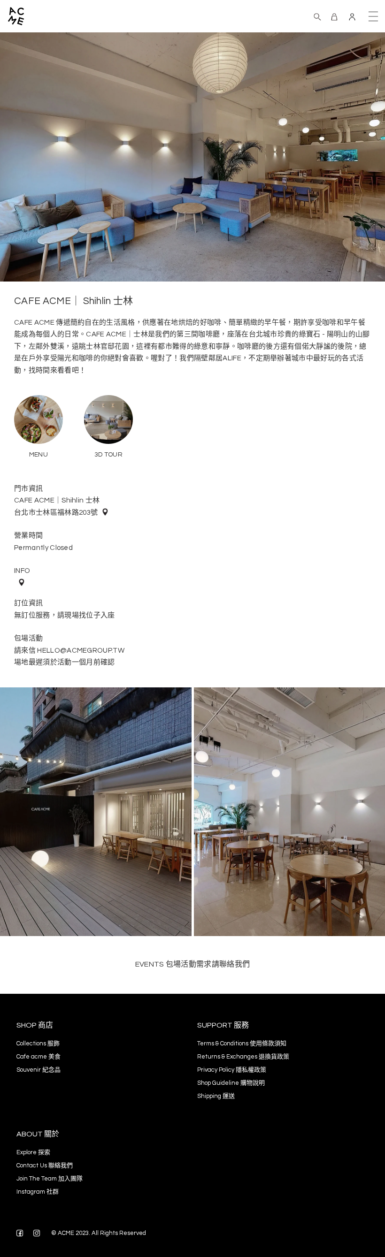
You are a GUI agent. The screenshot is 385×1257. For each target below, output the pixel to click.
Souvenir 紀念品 (38, 1070)
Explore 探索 (33, 1152)
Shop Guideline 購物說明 (231, 1083)
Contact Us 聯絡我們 (44, 1165)
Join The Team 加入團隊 (49, 1178)
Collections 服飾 (38, 1043)
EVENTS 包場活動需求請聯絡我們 (192, 964)
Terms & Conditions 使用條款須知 (241, 1043)
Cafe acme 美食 (38, 1056)
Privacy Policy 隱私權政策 (231, 1070)
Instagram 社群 (37, 1191)
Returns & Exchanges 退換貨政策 (243, 1056)
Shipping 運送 (216, 1096)
